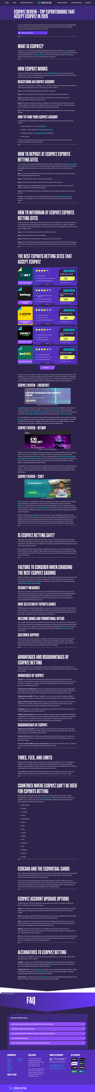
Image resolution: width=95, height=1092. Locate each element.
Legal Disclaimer (10, 1066)
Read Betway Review (25, 302)
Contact (20, 1060)
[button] (47, 368)
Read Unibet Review (25, 342)
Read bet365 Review (25, 361)
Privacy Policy (9, 1063)
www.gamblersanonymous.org (57, 1068)
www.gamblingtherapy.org (56, 1065)
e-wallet (67, 50)
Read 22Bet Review (25, 283)
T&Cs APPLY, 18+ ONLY (65, 282)
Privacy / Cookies (9, 1070)
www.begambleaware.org (56, 1066)
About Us (20, 1058)
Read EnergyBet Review (25, 322)
